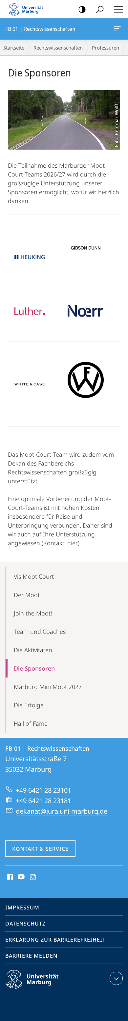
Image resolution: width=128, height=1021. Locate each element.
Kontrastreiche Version (82, 9)
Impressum (22, 907)
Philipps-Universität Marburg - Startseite (28, 9)
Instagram (33, 877)
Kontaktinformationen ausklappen (116, 978)
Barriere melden (31, 955)
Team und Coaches (40, 632)
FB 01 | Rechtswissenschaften (118, 28)
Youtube (20, 877)
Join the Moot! (33, 613)
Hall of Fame (31, 723)
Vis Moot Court (34, 576)
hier (72, 543)
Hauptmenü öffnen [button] (118, 9)
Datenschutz (25, 923)
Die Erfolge (29, 705)
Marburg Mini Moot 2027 (48, 687)
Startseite (13, 47)
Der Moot (27, 595)
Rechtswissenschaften (58, 47)
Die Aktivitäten (33, 650)
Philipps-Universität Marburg (44, 990)
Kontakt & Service (40, 848)
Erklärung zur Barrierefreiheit (55, 939)
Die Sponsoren (34, 668)
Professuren (105, 47)
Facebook (9, 877)
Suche (100, 9)
